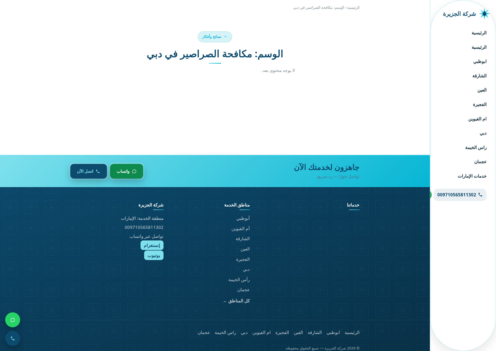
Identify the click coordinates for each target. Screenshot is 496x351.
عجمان (480, 161)
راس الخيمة (476, 147)
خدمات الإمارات (472, 176)
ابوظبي (480, 61)
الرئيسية (479, 33)
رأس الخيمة (239, 279)
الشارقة (479, 76)
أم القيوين (240, 228)
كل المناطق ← (236, 301)
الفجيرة (480, 104)
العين (482, 90)
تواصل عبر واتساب (146, 236)
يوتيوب (154, 255)
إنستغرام (152, 245)
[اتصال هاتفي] (12, 338)
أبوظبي (243, 218)
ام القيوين (477, 119)
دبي (483, 133)
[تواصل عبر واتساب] (12, 319)
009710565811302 (144, 227)
